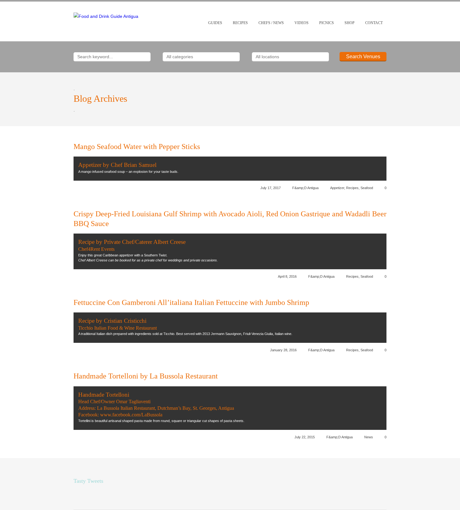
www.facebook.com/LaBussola (131, 414)
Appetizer (337, 188)
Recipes (240, 23)
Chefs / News (271, 23)
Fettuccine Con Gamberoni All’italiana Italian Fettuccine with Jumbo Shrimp (191, 302)
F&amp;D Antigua (305, 188)
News (368, 437)
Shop (350, 23)
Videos (301, 23)
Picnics (326, 23)
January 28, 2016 (283, 350)
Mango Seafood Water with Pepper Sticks (137, 146)
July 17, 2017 (270, 188)
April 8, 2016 (287, 276)
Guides (215, 23)
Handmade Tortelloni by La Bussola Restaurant (146, 376)
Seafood (366, 188)
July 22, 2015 (304, 437)
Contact (374, 23)
